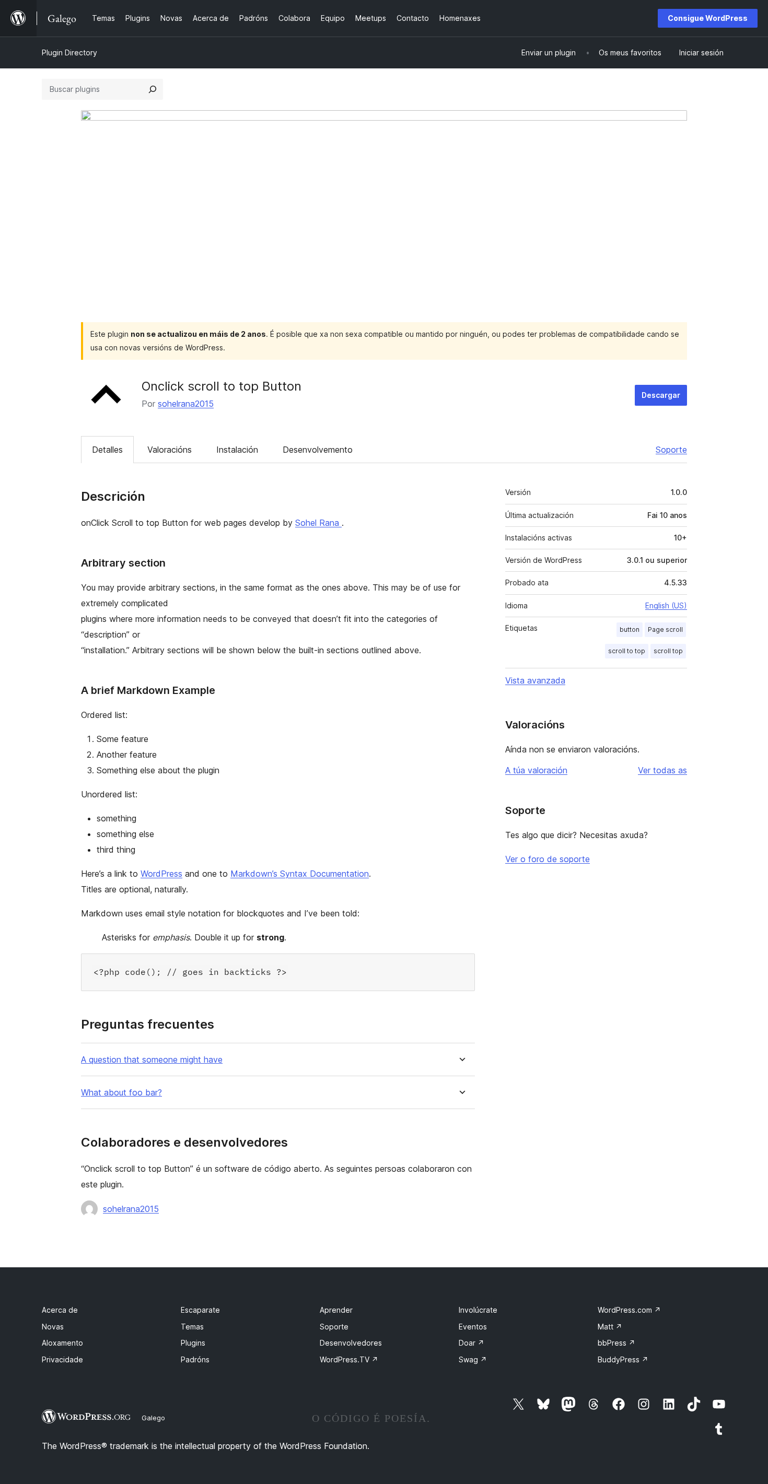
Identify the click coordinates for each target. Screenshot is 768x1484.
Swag (473, 1359)
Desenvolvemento (318, 449)
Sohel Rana (318, 522)
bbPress (616, 1342)
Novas (53, 1326)
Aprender (336, 1309)
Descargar (661, 395)
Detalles (107, 449)
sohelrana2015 (186, 403)
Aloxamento (62, 1342)
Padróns (195, 1359)
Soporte (671, 449)
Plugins (193, 1342)
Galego (153, 1418)
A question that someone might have (152, 1060)
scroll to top (626, 651)
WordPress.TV (349, 1359)
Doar (471, 1342)
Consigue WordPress (708, 18)
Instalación (237, 449)
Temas (192, 1326)
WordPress (161, 873)
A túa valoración (536, 770)
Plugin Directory (69, 52)
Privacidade (62, 1359)
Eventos (473, 1326)
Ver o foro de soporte (547, 859)
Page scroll (665, 629)
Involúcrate (478, 1309)
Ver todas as (662, 770)
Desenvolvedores (351, 1342)
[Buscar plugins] (152, 89)
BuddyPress (623, 1359)
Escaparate (200, 1309)
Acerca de (60, 1309)
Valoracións (169, 449)
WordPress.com (629, 1309)
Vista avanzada (535, 680)
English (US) (666, 605)
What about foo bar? (121, 1093)
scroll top (668, 651)
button (629, 629)
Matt (610, 1326)
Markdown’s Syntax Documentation (299, 873)
